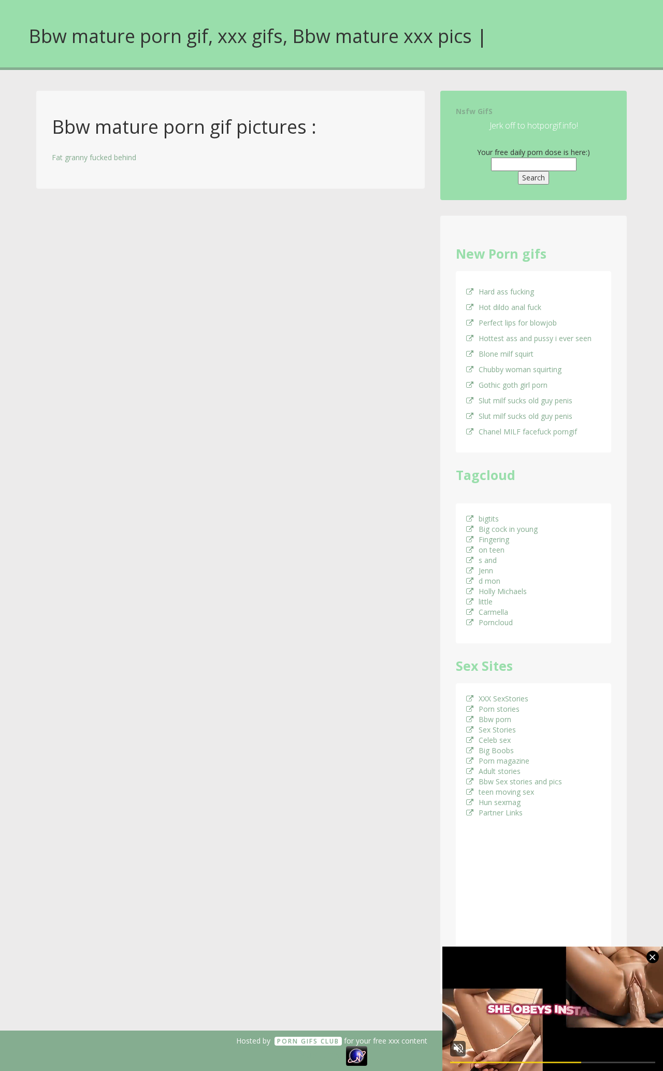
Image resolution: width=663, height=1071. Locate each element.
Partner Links (501, 813)
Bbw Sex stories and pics (520, 781)
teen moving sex (506, 792)
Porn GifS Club (308, 1041)
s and (488, 560)
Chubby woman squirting (520, 369)
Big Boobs (496, 750)
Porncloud (496, 622)
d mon (489, 581)
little (486, 602)
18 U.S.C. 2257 (320, 1055)
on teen (492, 550)
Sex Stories (497, 730)
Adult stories (500, 771)
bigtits (489, 519)
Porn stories (499, 709)
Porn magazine (504, 761)
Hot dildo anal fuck (510, 307)
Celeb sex (495, 740)
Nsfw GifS (474, 111)
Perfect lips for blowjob (518, 323)
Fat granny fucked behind (94, 157)
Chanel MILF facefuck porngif (528, 431)
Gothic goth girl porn (513, 385)
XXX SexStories (503, 698)
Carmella (493, 612)
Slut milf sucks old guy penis (525, 400)
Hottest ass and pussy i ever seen (535, 338)
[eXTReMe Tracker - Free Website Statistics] (356, 1055)
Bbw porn (495, 719)
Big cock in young (508, 529)
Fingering (494, 539)
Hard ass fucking (506, 292)
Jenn (486, 570)
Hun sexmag (500, 802)
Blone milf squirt (506, 354)
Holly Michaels (503, 591)
